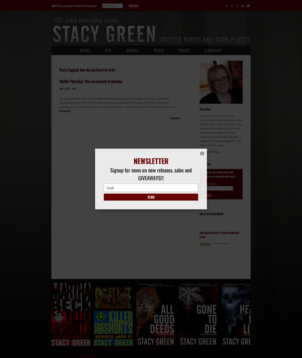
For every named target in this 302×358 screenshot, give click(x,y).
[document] (151, 179)
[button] (202, 153)
